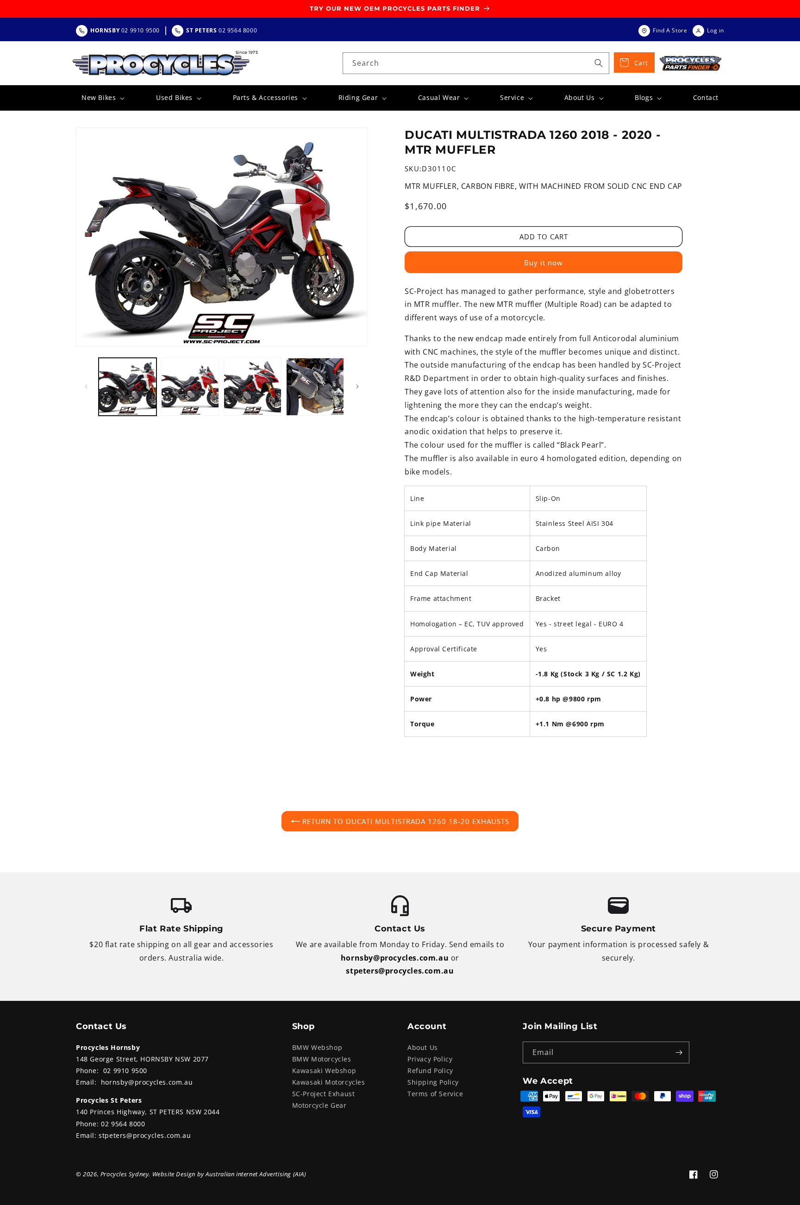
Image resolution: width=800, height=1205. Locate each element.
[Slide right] (357, 386)
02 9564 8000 (123, 1123)
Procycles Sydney (124, 1174)
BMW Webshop (317, 1047)
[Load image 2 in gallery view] (190, 387)
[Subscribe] (679, 1052)
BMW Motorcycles (321, 1059)
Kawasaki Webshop (324, 1070)
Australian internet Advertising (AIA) (256, 1174)
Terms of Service (435, 1093)
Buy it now (543, 262)
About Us (422, 1047)
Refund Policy (430, 1070)
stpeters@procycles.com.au (400, 971)
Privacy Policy (429, 1059)
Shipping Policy (433, 1082)
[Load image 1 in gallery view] (127, 387)
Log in (715, 30)
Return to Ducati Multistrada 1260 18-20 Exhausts (405, 821)
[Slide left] (86, 386)
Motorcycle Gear (319, 1105)
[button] (102, 97)
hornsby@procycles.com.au (395, 958)
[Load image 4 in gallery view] (315, 387)
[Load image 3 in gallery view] (252, 387)
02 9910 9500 (125, 1070)
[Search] (598, 63)
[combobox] (476, 63)
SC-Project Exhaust (323, 1093)
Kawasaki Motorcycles (328, 1082)
